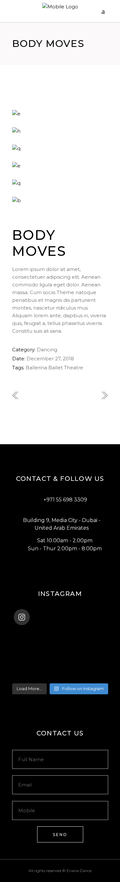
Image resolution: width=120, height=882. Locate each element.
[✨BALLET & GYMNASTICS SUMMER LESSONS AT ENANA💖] (60, 676)
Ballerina (36, 367)
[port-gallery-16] (60, 166)
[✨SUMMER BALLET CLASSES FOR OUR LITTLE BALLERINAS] (60, 667)
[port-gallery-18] (60, 131)
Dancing (47, 349)
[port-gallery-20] (60, 200)
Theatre (73, 367)
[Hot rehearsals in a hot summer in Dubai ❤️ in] (60, 634)
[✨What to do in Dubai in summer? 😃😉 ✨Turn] (60, 659)
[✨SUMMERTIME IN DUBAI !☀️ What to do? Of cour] (60, 650)
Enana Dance (79, 870)
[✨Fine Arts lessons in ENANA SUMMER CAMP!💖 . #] (60, 642)
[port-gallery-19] (60, 183)
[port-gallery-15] (60, 114)
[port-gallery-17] (60, 148)
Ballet (55, 367)
